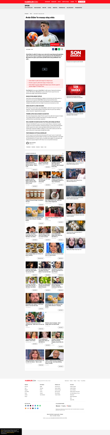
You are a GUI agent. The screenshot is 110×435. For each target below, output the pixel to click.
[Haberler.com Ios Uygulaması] (58, 406)
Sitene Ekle (72, 399)
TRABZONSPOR (78, 7)
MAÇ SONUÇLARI (28, 7)
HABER (72, 1)
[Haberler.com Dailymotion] (38, 408)
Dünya (26, 396)
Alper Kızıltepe (32, 142)
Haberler (26, 384)
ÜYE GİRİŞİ (82, 1)
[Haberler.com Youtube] (30, 408)
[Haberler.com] (30, 380)
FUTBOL (49, 7)
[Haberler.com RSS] (26, 408)
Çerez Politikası (73, 389)
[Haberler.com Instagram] (33, 406)
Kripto (26, 393)
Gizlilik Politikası (73, 388)
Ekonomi (26, 386)
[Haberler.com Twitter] (30, 406)
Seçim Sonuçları (58, 389)
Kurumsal (72, 384)
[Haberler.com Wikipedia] (28, 408)
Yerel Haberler (42, 394)
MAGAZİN (53, 1)
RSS (71, 398)
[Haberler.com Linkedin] (35, 406)
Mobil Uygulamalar (73, 396)
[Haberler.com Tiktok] (33, 408)
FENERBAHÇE (62, 7)
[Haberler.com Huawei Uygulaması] (69, 406)
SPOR (59, 1)
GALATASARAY (70, 7)
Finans (41, 389)
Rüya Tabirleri (57, 393)
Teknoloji (41, 388)
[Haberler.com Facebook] (28, 406)
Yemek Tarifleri (57, 394)
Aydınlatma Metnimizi (10, 432)
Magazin (26, 389)
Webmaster (72, 394)
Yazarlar (41, 393)
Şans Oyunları (57, 391)
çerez (2, 430)
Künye (79, 380)
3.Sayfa (26, 394)
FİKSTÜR (44, 7)
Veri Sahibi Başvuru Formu (75, 393)
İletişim (75, 380)
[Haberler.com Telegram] (35, 408)
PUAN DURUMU (37, 7)
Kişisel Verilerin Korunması (75, 391)
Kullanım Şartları (73, 386)
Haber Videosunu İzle (55, 44)
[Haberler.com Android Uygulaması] (63, 406)
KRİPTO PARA (65, 1)
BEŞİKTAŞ (55, 7)
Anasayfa (26, 13)
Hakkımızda (67, 380)
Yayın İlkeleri (83, 380)
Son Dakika (27, 391)
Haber (51, 415)
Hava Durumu (57, 386)
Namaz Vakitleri (57, 388)
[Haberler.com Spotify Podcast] (40, 406)
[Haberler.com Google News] (26, 406)
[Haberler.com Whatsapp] (38, 406)
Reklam (71, 380)
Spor (31, 13)
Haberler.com (57, 384)
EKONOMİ (47, 1)
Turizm (41, 391)
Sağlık (41, 386)
